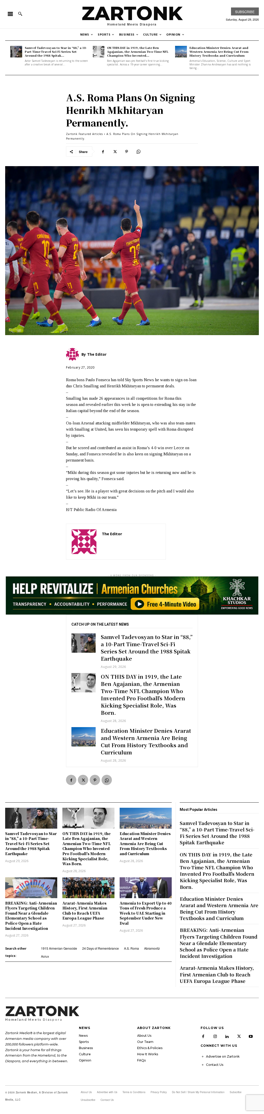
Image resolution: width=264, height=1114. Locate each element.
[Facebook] (103, 151)
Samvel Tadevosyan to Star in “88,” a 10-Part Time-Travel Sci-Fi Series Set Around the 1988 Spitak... (56, 52)
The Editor (112, 533)
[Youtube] (251, 1036)
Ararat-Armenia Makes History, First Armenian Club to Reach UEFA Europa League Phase (84, 910)
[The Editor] (84, 541)
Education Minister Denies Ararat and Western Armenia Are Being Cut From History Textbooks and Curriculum (219, 52)
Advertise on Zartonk (223, 1056)
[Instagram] (215, 1036)
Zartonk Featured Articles (84, 134)
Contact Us (214, 1065)
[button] (20, 13)
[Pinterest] (126, 151)
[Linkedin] (227, 1036)
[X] (115, 151)
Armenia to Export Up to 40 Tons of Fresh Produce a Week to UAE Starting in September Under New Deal (146, 913)
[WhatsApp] (138, 151)
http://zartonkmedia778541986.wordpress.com (131, 541)
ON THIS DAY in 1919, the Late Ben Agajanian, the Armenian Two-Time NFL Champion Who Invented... (137, 52)
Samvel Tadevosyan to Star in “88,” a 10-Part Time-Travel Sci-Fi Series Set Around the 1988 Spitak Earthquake (147, 647)
